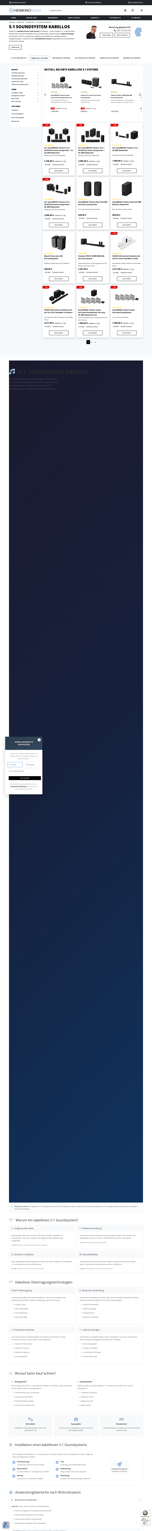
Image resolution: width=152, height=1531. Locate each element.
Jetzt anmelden (24, 778)
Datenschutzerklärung (18, 786)
